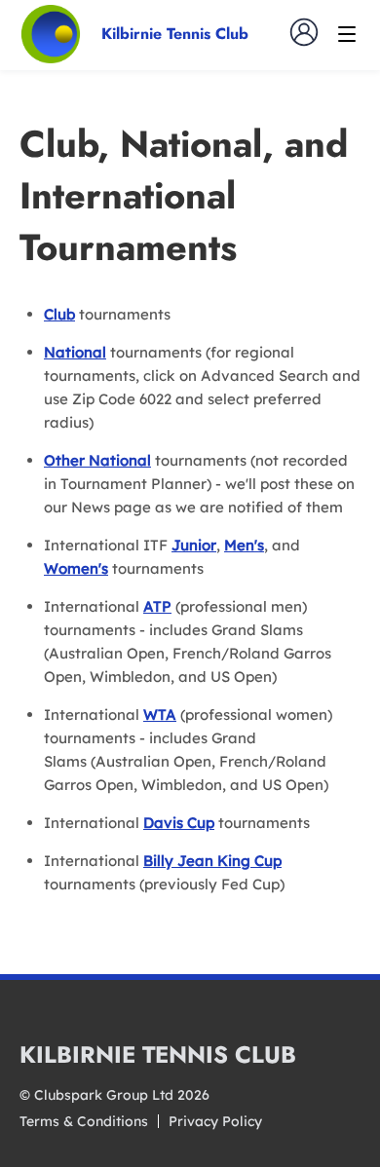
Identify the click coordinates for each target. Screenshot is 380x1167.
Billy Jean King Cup (212, 860)
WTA (159, 714)
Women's (76, 568)
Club (59, 314)
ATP (157, 606)
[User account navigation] (304, 32)
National (75, 352)
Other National (97, 460)
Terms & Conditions (83, 1121)
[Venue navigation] (346, 34)
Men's (244, 545)
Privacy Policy (215, 1121)
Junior (193, 545)
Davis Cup (178, 822)
